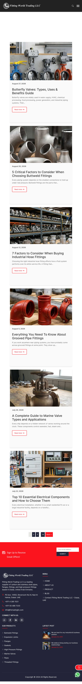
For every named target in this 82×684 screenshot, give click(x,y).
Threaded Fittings (11, 662)
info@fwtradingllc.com (14, 610)
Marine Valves (9, 654)
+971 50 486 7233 (12, 606)
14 (43, 534)
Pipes (6, 658)
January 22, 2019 (57, 647)
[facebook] (10, 620)
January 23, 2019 (57, 637)
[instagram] (21, 620)
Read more (20, 110)
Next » (49, 534)
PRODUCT (49, 589)
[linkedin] (16, 620)
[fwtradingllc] (18, 6)
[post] (46, 635)
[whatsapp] (4, 620)
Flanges (7, 641)
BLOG (47, 593)
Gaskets (7, 645)
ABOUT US (49, 585)
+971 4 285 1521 (11, 601)
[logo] (18, 575)
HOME (47, 581)
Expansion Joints (11, 637)
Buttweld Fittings (11, 633)
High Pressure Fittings (13, 649)
